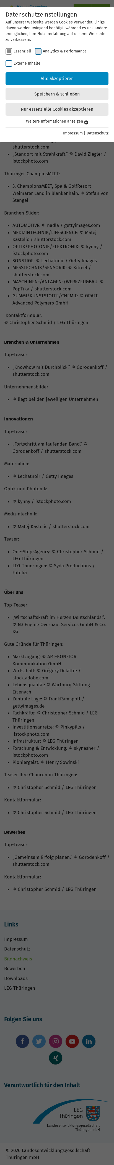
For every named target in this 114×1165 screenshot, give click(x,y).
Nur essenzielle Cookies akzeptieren (57, 109)
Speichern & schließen (57, 94)
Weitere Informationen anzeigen (55, 121)
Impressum (73, 133)
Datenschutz (97, 133)
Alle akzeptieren (57, 78)
